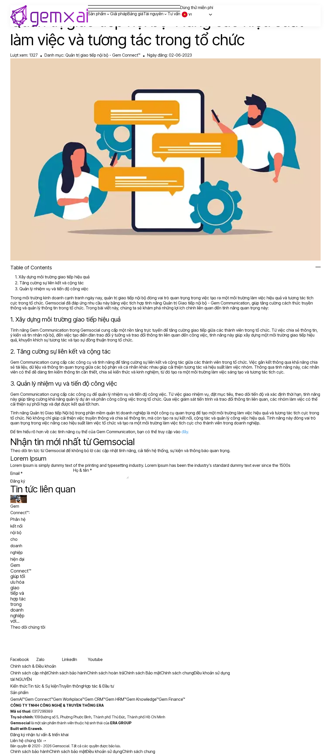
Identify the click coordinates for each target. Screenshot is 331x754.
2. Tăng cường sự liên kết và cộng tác (49, 282)
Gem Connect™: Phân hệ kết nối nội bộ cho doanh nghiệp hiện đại (20, 533)
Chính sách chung (138, 751)
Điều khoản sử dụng (104, 751)
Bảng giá (135, 13)
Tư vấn (174, 13)
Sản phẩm (97, 13)
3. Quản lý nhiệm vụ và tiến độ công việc (51, 288)
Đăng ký (17, 481)
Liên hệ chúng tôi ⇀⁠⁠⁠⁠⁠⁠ (28, 740)
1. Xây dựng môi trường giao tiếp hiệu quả (52, 276)
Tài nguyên (153, 13)
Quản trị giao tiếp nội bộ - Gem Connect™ (102, 55)
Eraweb (35, 728)
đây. (185, 431)
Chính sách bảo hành (29, 751)
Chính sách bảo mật (67, 751)
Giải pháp (118, 13)
